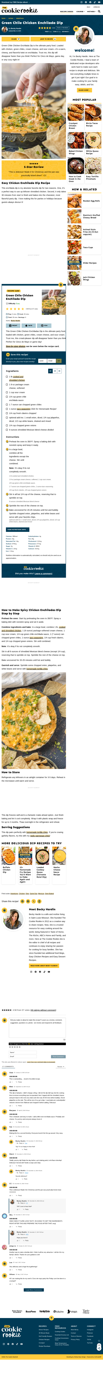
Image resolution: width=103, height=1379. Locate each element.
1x (50, 371)
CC (27, 1203)
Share (14, 39)
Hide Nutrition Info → (18, 529)
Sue (26, 1143)
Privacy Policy (75, 1339)
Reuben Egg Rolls (91, 201)
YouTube (90, 1343)
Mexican (41, 894)
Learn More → (84, 90)
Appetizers (20, 18)
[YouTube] (99, 2)
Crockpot (42, 1343)
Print (14, 325)
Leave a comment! (43, 573)
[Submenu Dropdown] (84, 11)
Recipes (10, 18)
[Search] (99, 11)
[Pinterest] (86, 2)
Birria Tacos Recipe (92, 124)
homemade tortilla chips (37, 669)
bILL (27, 1234)
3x (59, 371)
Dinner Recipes (44, 1329)
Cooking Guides (60, 1331)
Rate (30, 325)
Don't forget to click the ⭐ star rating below (27, 1044)
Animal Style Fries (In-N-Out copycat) (90, 231)
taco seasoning (23, 409)
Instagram (90, 1329)
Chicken (22, 894)
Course (79, 11)
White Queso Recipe (92, 152)
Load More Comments (34, 1290)
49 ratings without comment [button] (43, 1010)
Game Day (33, 894)
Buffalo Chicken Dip (6, 869)
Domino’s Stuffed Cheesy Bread (91, 216)
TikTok (89, 1339)
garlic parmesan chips (40, 836)
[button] (39, 28)
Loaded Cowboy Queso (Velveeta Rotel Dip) (42, 872)
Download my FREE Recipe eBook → (16, 2)
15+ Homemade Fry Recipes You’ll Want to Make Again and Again (25, 874)
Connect (91, 1326)
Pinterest (90, 1333)
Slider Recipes (90, 263)
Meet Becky (74, 1329)
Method (91, 11)
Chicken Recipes (44, 1339)
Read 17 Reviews (62, 28)
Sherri (26, 1173)
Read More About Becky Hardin (44, 966)
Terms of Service (76, 1336)
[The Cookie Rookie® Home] (20, 9)
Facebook (90, 1336)
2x (55, 371)
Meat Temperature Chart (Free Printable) (62, 1344)
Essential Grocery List (62, 1335)
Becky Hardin (16, 28)
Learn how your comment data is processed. (41, 1062)
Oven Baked (49, 894)
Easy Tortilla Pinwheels (92, 177)
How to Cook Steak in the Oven (75, 178)
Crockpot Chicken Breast (73, 125)
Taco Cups (88, 247)
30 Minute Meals (44, 1333)
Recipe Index (66, 11)
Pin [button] (45, 325)
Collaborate (96, 7)
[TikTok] (95, 2)
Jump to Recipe (46, 39)
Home (3, 18)
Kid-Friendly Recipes (45, 1336)
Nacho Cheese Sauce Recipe (57, 871)
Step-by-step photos (15, 346)
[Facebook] (90, 2)
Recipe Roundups (44, 1346)
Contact (73, 1333)
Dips (27, 894)
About (88, 7)
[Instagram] (81, 2)
